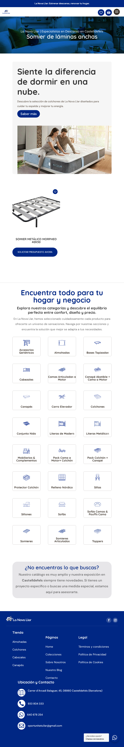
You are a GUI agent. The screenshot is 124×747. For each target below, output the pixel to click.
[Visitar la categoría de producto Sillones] (26, 504)
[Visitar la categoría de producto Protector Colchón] (26, 477)
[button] (55, 193)
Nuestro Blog (54, 670)
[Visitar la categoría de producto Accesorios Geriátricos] (26, 342)
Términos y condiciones (93, 646)
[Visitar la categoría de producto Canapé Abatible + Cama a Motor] (97, 369)
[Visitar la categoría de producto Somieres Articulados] (62, 531)
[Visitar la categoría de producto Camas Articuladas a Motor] (62, 369)
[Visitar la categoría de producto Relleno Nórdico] (62, 477)
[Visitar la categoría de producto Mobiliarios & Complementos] (26, 450)
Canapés (18, 665)
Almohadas (19, 642)
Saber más (29, 114)
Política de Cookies (90, 662)
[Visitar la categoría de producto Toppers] (97, 531)
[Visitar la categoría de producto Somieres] (26, 531)
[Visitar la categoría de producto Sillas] (97, 477)
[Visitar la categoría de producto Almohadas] (62, 342)
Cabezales (19, 657)
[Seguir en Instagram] (115, 620)
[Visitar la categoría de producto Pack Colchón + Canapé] (97, 450)
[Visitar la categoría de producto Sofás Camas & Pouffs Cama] (97, 504)
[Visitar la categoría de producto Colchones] (97, 396)
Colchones (19, 649)
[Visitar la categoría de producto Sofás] (62, 504)
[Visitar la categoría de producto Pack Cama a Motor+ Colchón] (62, 450)
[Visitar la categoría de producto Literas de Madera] (62, 423)
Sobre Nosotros (56, 662)
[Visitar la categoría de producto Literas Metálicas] (97, 423)
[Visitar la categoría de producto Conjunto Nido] (26, 423)
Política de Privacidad (92, 654)
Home (49, 646)
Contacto (52, 678)
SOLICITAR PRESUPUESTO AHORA (35, 252)
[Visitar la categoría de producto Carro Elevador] (62, 396)
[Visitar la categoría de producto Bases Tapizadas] (97, 342)
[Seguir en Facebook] (108, 620)
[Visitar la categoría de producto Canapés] (26, 396)
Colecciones (54, 654)
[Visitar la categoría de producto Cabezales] (26, 369)
